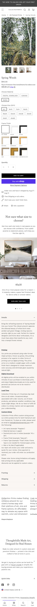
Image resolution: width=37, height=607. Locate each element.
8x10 (10, 109)
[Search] (24, 10)
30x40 (29, 114)
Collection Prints (14, 598)
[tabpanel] (18, 392)
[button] (33, 10)
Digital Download (10, 96)
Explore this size (18, 301)
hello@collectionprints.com (20, 423)
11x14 (17, 109)
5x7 (4, 109)
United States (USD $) (12, 590)
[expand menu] (2, 10)
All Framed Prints (16, 15)
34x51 (5, 118)
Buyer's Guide (16, 565)
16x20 (25, 109)
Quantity (4, 162)
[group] (18, 258)
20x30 (13, 114)
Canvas (24, 96)
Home (4, 15)
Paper (5, 100)
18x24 (5, 114)
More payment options (18, 185)
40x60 (13, 118)
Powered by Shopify (27, 598)
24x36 (21, 114)
